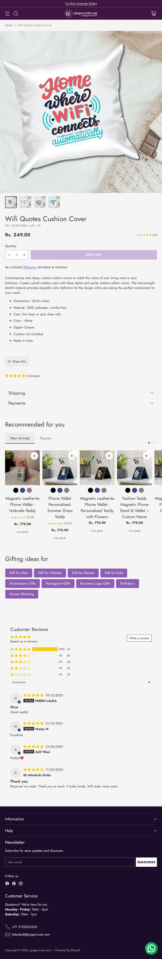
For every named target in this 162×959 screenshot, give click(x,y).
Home (9, 25)
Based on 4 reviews (23, 641)
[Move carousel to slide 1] (149, 442)
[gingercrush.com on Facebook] (7, 884)
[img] (34, 695)
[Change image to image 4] (54, 202)
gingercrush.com (40, 950)
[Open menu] (7, 13)
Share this (19, 361)
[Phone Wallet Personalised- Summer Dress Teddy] (59, 467)
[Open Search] (15, 13)
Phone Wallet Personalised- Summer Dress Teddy (60, 507)
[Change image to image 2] (25, 202)
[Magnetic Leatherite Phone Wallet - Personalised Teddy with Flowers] (97, 467)
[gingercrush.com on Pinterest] (13, 884)
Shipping (29, 267)
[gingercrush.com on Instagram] (20, 884)
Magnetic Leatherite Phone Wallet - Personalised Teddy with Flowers (97, 507)
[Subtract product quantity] (9, 254)
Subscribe (146, 862)
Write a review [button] (139, 638)
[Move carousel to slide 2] (152, 442)
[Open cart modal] (153, 13)
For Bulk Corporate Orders (81, 3)
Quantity (10, 246)
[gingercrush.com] (81, 13)
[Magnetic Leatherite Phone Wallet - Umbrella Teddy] (22, 467)
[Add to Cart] (34, 456)
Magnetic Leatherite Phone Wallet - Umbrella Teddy (22, 504)
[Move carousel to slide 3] (155, 442)
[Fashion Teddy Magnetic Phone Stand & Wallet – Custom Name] (134, 467)
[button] (15, 375)
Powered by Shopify (67, 950)
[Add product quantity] (24, 254)
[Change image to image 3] (40, 202)
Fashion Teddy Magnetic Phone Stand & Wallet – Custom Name (134, 507)
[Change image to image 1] (11, 202)
